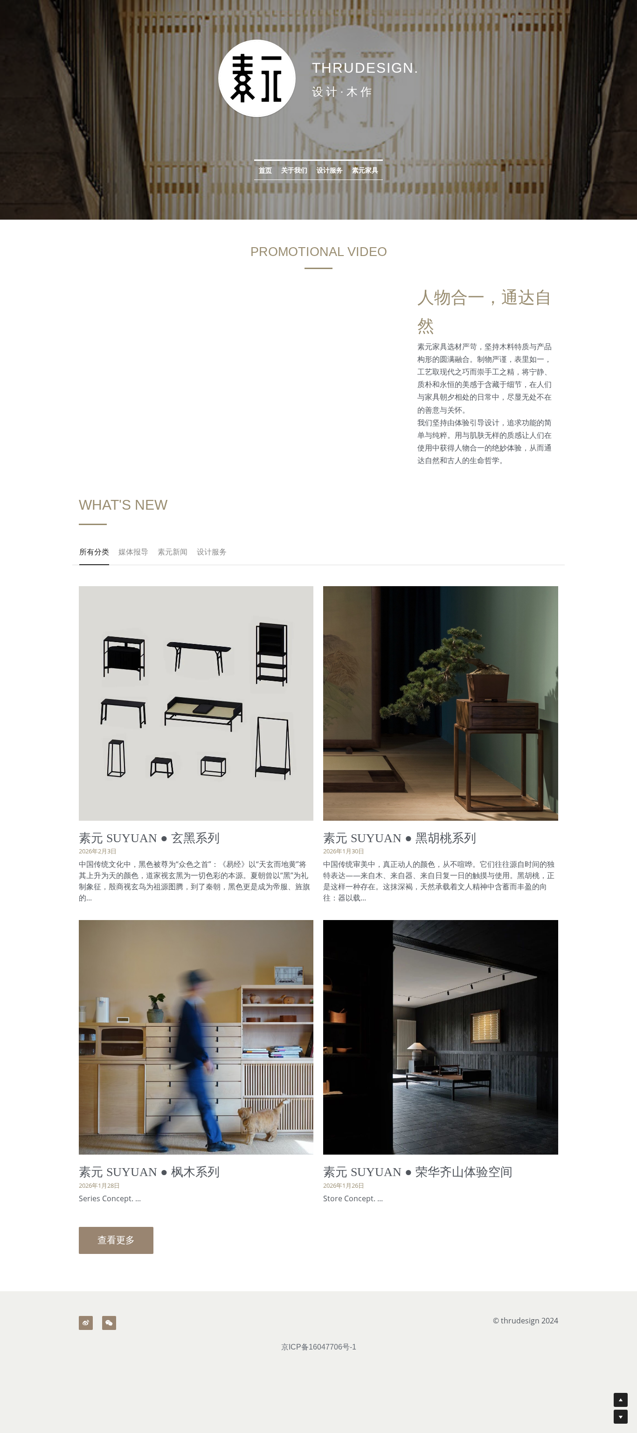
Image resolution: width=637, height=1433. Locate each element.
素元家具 (365, 170)
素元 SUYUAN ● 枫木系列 (149, 1172)
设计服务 (330, 170)
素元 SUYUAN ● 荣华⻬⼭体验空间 (417, 1172)
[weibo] (86, 1323)
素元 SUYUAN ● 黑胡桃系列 (399, 838)
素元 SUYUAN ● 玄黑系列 (149, 838)
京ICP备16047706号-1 (318, 1347)
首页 (265, 170)
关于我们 (294, 170)
